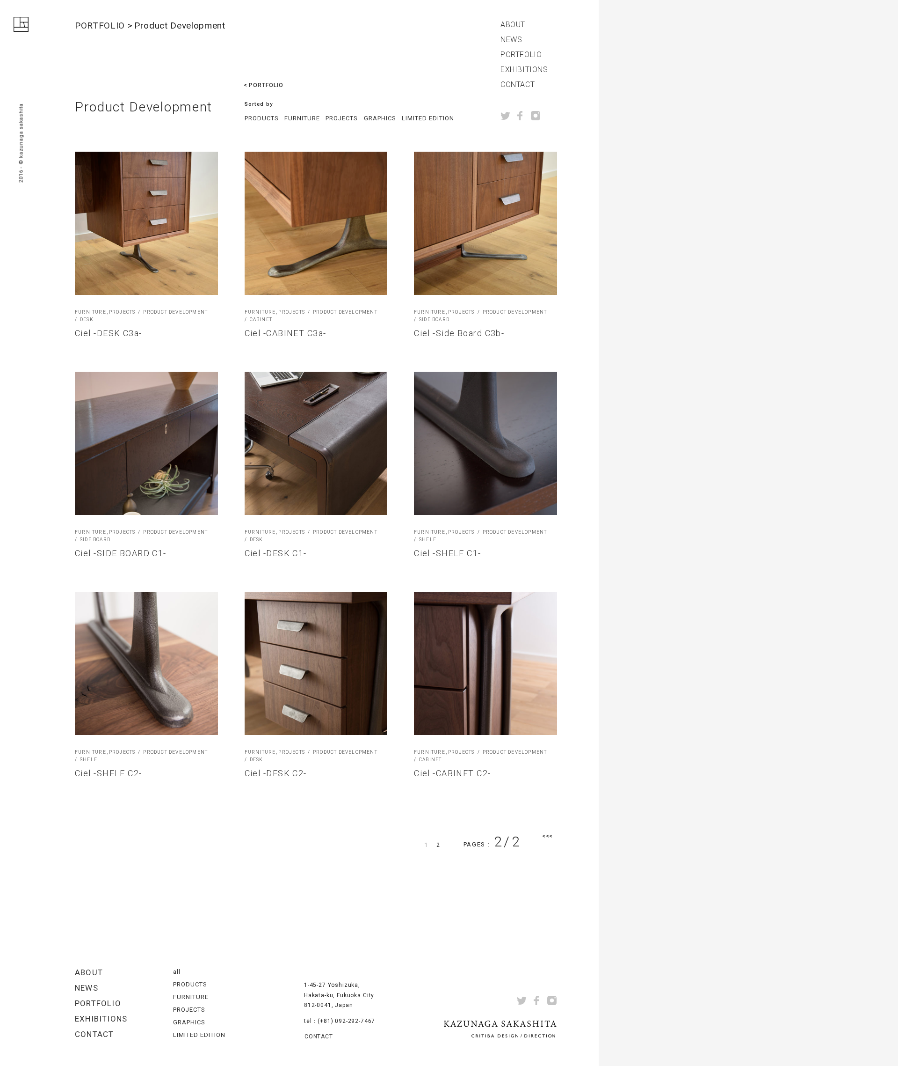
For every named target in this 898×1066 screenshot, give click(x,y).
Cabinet (261, 319)
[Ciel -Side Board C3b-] (485, 223)
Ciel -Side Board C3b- (459, 333)
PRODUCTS (262, 118)
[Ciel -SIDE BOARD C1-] (146, 443)
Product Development (175, 312)
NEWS (511, 40)
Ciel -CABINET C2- (452, 773)
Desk (87, 319)
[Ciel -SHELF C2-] (146, 663)
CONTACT (517, 84)
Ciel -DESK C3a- (108, 333)
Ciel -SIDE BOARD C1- (121, 553)
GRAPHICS (380, 118)
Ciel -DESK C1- (276, 553)
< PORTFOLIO (264, 85)
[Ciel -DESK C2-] (316, 663)
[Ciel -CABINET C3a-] (316, 223)
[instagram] (535, 115)
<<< (547, 835)
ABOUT (512, 25)
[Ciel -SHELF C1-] (485, 443)
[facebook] (520, 115)
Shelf (427, 539)
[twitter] (505, 115)
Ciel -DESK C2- (276, 773)
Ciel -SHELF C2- (108, 773)
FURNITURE (302, 118)
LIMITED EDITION (428, 118)
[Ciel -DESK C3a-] (146, 223)
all (177, 971)
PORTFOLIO (521, 55)
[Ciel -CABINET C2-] (485, 663)
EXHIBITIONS (524, 70)
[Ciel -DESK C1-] (316, 443)
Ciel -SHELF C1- (447, 553)
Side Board (434, 319)
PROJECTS (342, 118)
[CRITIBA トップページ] (21, 26)
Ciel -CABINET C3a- (285, 333)
